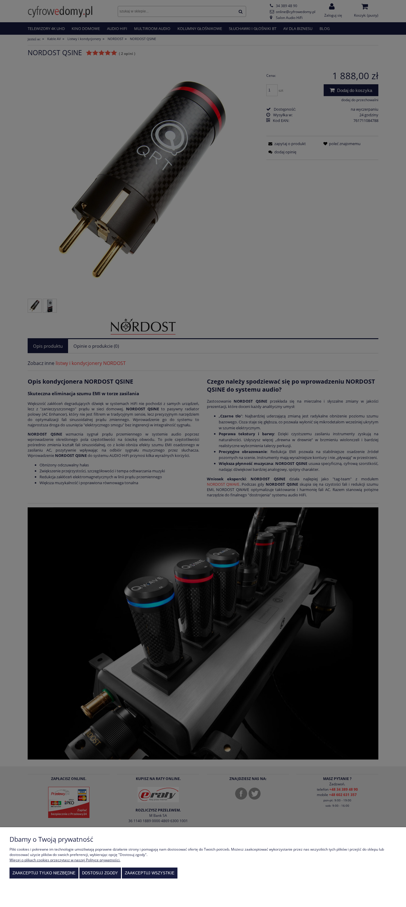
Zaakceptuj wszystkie (149, 873)
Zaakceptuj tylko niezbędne (43, 873)
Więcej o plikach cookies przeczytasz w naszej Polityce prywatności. (65, 859)
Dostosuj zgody (100, 873)
